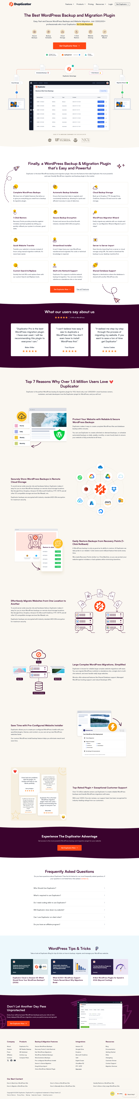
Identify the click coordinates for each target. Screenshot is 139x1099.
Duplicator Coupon (36, 1095)
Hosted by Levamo (47, 1095)
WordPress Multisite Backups (44, 1055)
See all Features (83, 289)
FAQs (107, 1055)
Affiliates (9, 1055)
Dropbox (78, 1052)
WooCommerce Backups (42, 1057)
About (9, 1046)
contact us (84, 879)
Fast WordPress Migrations (43, 1052)
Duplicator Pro (23, 1046)
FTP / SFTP (79, 1066)
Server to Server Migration (43, 1063)
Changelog (109, 1057)
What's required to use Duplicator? (47, 895)
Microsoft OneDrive (81, 1055)
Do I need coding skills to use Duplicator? (50, 903)
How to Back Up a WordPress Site (17, 1083)
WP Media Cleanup (25, 1049)
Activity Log (23, 1055)
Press (8, 1052)
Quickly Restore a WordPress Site (103, 1083)
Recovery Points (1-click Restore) (45, 1049)
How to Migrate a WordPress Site (17, 1086)
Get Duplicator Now (68, 46)
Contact (9, 1057)
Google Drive (80, 1049)
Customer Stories (111, 1060)
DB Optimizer (23, 1052)
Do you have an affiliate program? (47, 924)
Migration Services (111, 1066)
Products (80, 4)
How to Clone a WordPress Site (60, 1083)
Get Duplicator (121, 4)
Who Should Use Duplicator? (45, 888)
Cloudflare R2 (80, 1063)
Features (68, 4)
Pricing (91, 4)
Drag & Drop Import (41, 1066)
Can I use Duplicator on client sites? (48, 917)
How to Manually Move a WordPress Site (62, 1086)
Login (110, 4)
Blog (107, 1046)
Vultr (77, 1057)
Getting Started (110, 1052)
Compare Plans (24, 1057)
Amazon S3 (79, 1046)
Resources (100, 4)
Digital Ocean (80, 1060)
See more (79, 1069)
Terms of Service (11, 1095)
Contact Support (111, 1063)
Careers (9, 1049)
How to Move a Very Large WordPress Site (106, 1086)
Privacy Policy (20, 1095)
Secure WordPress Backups (43, 1046)
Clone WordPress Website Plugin (45, 1069)
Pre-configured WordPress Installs (45, 1060)
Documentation (110, 1049)
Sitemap (28, 1095)
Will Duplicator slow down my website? (49, 910)
